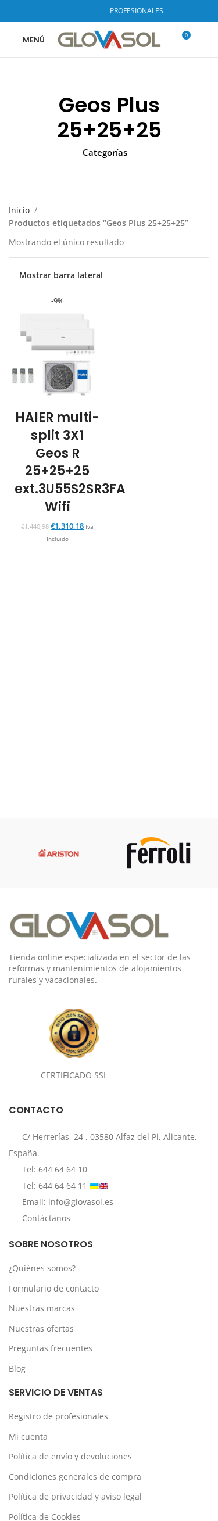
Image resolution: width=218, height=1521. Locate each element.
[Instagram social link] (76, 11)
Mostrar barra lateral (61, 276)
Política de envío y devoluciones (70, 1456)
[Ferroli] (159, 853)
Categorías (105, 152)
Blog (17, 1368)
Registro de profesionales (58, 1416)
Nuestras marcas (42, 1308)
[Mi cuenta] (204, 39)
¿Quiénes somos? (42, 1268)
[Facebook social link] (62, 11)
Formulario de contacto (54, 1288)
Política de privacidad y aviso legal (75, 1496)
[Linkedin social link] (91, 11)
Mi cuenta (28, 1436)
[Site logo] (109, 38)
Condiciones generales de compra (75, 1476)
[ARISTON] (59, 853)
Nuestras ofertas (41, 1328)
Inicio (19, 210)
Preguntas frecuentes (50, 1348)
